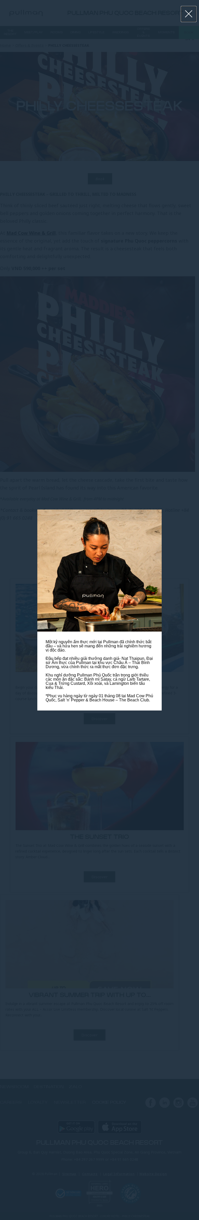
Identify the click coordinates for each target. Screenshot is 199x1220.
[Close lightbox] (188, 14)
